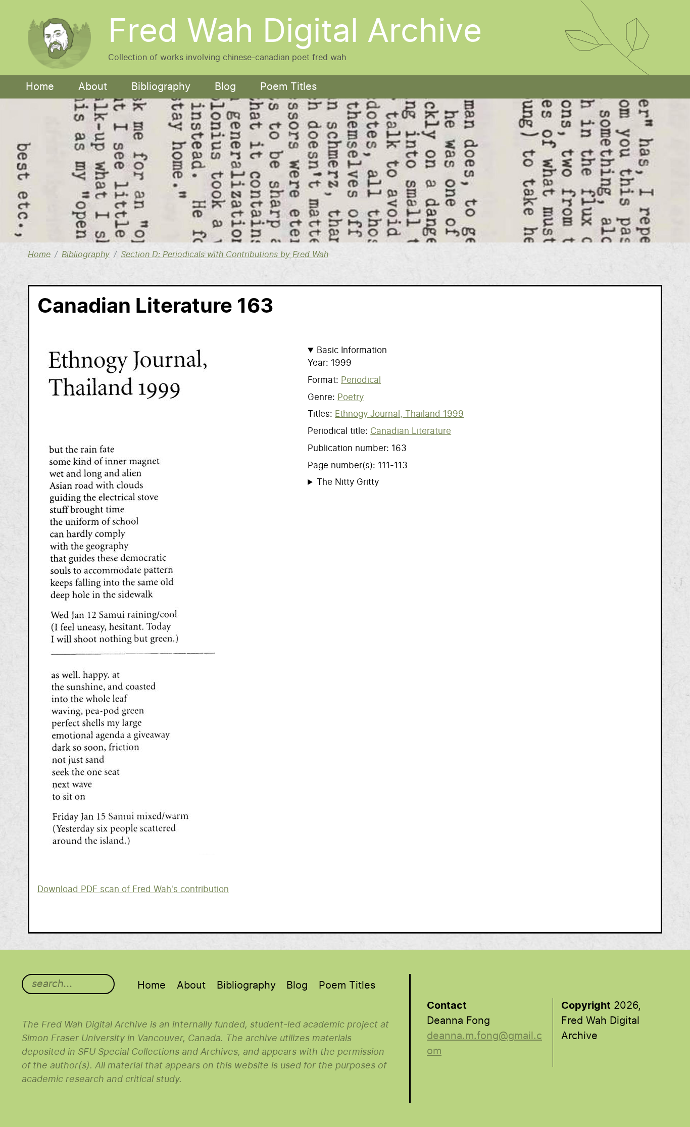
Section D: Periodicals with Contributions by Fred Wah (224, 255)
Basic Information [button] (352, 350)
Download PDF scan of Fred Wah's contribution (133, 889)
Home (40, 87)
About (92, 87)
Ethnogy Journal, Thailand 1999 (399, 414)
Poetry (350, 397)
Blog (225, 87)
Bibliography (160, 87)
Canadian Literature (410, 431)
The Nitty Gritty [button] (348, 482)
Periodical (361, 380)
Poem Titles (288, 87)
